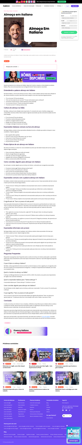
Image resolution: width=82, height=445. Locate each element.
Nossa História (49, 417)
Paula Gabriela (21, 405)
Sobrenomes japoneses (34, 436)
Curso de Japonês (8, 414)
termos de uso (69, 37)
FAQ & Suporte (65, 402)
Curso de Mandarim (8, 418)
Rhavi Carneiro (21, 402)
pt (67, 415)
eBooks (48, 411)
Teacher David (21, 416)
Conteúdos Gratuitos (49, 6)
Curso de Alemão (8, 411)
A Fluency (59, 6)
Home (5, 11)
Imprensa (32, 407)
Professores (38, 6)
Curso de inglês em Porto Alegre (11, 428)
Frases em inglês (21, 434)
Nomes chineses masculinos (56, 434)
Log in (67, 6)
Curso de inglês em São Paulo (10, 426)
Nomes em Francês (8, 436)
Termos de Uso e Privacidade (36, 414)
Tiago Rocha (21, 414)
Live (35, 363)
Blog (8, 11)
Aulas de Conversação (29, 6)
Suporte (31, 409)
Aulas (47, 405)
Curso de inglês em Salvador (58, 426)
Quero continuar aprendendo (24, 332)
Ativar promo (62, 1)
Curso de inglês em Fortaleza (39, 428)
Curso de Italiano (7, 409)
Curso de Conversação (35, 402)
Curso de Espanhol (8, 405)
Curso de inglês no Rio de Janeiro (43, 426)
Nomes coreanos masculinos (20, 436)
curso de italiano (46, 316)
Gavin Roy (20, 407)
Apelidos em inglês (30, 434)
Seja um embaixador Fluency (36, 416)
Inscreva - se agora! (69, 32)
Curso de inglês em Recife (25, 428)
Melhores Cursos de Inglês (9, 434)
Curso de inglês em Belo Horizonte (26, 426)
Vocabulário (15, 11)
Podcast (48, 407)
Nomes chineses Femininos (59, 436)
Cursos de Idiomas (16, 6)
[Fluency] (6, 6)
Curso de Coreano (8, 416)
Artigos (10, 11)
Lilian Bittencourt (21, 411)
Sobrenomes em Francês (46, 436)
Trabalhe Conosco (34, 405)
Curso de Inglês (7, 402)
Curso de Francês (8, 407)
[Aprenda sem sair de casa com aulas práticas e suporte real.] (30, 76)
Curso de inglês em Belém (53, 428)
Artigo (7, 61)
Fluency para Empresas (35, 411)
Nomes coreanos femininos (42, 434)
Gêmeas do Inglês (22, 409)
